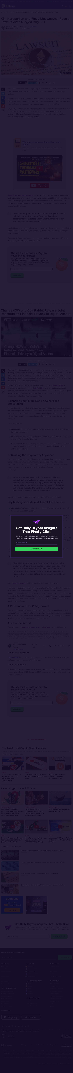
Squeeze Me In (36, 549)
